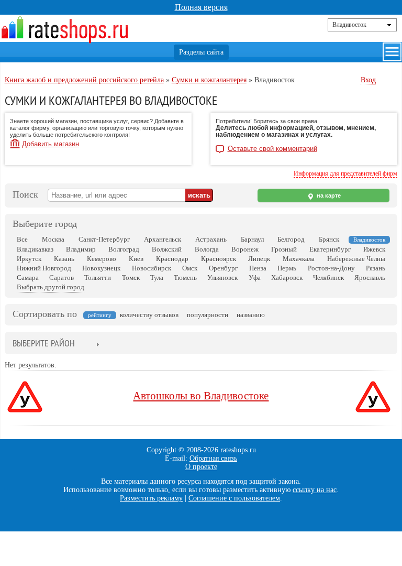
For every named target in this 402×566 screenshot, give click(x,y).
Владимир (81, 249)
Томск (131, 277)
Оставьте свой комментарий (272, 149)
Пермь (286, 268)
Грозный (284, 249)
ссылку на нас (315, 490)
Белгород (291, 239)
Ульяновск (222, 277)
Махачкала (299, 259)
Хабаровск (287, 277)
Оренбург (223, 268)
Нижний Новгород (44, 268)
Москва (53, 239)
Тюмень (185, 277)
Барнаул (252, 239)
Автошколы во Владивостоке (201, 395)
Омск (189, 268)
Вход (368, 80)
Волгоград (123, 249)
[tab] (44, 344)
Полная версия (201, 7)
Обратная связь (213, 458)
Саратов (61, 277)
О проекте (201, 467)
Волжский (167, 249)
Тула (156, 277)
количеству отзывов (149, 315)
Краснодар (172, 259)
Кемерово (101, 259)
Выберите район (44, 343)
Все (22, 239)
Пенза (257, 268)
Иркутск (29, 259)
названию (251, 315)
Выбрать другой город (50, 287)
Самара (28, 277)
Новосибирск (151, 268)
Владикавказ (35, 249)
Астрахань (211, 239)
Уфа (255, 277)
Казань (64, 259)
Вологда (207, 249)
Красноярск (218, 259)
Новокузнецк (101, 268)
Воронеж (245, 249)
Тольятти (97, 277)
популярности (207, 315)
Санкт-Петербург (104, 239)
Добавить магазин (50, 144)
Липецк (259, 259)
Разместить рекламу (151, 498)
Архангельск (162, 239)
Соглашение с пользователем (234, 498)
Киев (136, 259)
